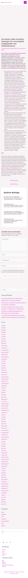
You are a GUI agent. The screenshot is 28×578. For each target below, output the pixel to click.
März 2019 (3, 450)
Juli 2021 (3, 388)
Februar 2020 (4, 426)
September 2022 (5, 356)
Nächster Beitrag (14, 184)
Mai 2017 (3, 499)
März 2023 (3, 343)
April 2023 (3, 341)
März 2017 (3, 504)
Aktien (15, 48)
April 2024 (3, 332)
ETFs (2, 516)
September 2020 (5, 410)
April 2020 (3, 421)
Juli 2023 (3, 334)
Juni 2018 (3, 470)
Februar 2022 (4, 372)
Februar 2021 (4, 399)
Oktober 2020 (4, 408)
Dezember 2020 (4, 403)
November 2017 (4, 486)
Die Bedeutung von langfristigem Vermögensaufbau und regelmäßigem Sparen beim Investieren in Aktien (14, 213)
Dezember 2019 (4, 430)
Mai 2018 (3, 472)
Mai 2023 (3, 339)
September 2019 (5, 437)
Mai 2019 (3, 446)
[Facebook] (3, 542)
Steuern (3, 525)
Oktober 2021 (4, 381)
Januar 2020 (4, 428)
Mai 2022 (3, 365)
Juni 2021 (3, 390)
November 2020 (4, 405)
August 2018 (4, 466)
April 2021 (3, 394)
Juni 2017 (3, 497)
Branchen (20, 83)
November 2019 (4, 432)
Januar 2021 (4, 401)
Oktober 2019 (4, 434)
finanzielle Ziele (17, 59)
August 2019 (4, 439)
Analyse (11, 108)
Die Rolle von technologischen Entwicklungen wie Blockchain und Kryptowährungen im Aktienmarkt (13, 198)
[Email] (10, 542)
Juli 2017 (3, 495)
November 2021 (4, 379)
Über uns (4, 563)
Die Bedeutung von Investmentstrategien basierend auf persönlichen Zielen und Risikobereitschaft (13, 220)
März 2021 (3, 397)
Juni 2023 (3, 336)
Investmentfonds (5, 521)
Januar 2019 (4, 455)
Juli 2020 (3, 414)
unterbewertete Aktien (13, 54)
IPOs (2, 523)
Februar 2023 (4, 345)
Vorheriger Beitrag (14, 180)
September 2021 (5, 383)
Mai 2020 (3, 419)
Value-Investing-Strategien (14, 65)
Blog (3, 560)
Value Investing (5, 53)
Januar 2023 (4, 347)
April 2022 (3, 368)
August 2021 (4, 385)
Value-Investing (16, 114)
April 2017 (3, 501)
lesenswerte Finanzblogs (7, 565)
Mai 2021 (3, 392)
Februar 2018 (4, 479)
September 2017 (5, 490)
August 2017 (4, 493)
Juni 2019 (3, 443)
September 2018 (5, 463)
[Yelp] (7, 542)
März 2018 (3, 477)
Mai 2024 (3, 330)
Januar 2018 (4, 481)
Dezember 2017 (4, 484)
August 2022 (4, 359)
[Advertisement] (14, 20)
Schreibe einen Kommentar (7, 48)
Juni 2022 (3, 363)
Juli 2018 (3, 468)
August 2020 (4, 412)
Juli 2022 (3, 361)
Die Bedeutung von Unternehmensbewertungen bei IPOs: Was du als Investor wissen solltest (14, 205)
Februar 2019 (4, 452)
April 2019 (3, 448)
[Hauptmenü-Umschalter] (25, 2)
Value (5, 156)
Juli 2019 (3, 441)
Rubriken (4, 549)
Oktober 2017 (4, 488)
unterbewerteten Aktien (9, 104)
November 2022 (4, 352)
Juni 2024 (3, 327)
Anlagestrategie (20, 53)
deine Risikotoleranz (14, 168)
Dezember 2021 (4, 376)
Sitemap (4, 566)
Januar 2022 (4, 374)
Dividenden (3, 514)
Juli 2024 (3, 325)
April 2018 (3, 475)
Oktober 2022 (4, 354)
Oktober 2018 (4, 461)
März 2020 (3, 423)
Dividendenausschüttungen (10, 89)
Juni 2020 (3, 417)
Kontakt (3, 562)
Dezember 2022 (4, 350)
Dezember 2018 (4, 457)
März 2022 (3, 370)
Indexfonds (3, 519)
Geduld (16, 108)
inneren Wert (19, 86)
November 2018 (4, 459)
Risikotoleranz (13, 74)
